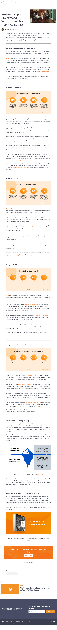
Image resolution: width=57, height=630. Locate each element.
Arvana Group (40, 474)
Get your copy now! (28, 555)
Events (21, 585)
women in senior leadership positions (25, 227)
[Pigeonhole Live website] (7, 2)
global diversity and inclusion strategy (29, 216)
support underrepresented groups (15, 160)
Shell (7, 208)
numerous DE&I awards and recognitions (21, 255)
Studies (8, 58)
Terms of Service (9, 621)
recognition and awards (40, 406)
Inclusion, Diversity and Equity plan (33, 304)
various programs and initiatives (33, 402)
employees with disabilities (37, 243)
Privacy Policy (17, 621)
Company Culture (4, 11)
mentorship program (33, 138)
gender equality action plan (42, 315)
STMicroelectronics (32, 375)
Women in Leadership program (25, 384)
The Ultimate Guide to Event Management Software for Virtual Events (35, 589)
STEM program (32, 397)
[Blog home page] (15, 2)
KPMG (7, 295)
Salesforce (8, 118)
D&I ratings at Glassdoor (19, 167)
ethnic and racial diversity (29, 323)
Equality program (20, 127)
